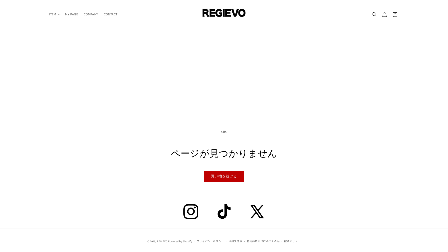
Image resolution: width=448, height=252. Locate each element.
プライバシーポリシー (210, 241)
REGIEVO (162, 241)
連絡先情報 (235, 241)
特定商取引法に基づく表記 (263, 241)
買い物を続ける (224, 176)
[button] (54, 14)
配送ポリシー (292, 241)
